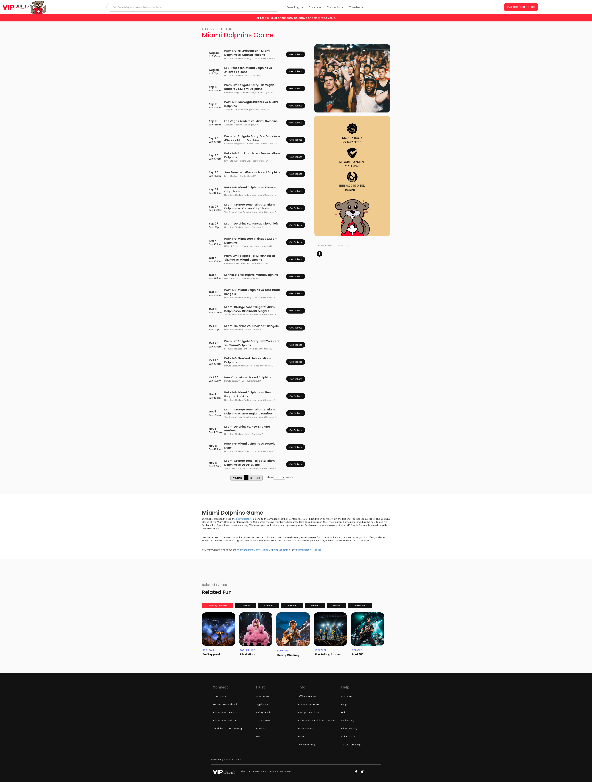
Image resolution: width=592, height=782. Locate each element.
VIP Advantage (307, 744)
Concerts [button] (333, 7)
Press (301, 736)
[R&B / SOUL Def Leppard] (218, 629)
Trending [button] (293, 7)
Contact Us (219, 696)
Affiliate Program (308, 696)
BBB (258, 736)
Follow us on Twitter (224, 720)
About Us (346, 696)
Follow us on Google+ (226, 712)
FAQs (344, 704)
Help (343, 712)
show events (280, 477)
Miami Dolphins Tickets (308, 549)
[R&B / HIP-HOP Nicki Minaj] (256, 629)
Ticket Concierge (351, 744)
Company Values (308, 712)
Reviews (260, 728)
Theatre (246, 605)
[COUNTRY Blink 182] (367, 629)
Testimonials (263, 720)
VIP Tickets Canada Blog (227, 728)
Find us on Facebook (225, 704)
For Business (305, 728)
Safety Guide (263, 712)
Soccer (336, 605)
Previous (237, 477)
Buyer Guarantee (308, 704)
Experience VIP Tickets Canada (316, 720)
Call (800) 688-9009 (521, 7)
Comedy (268, 605)
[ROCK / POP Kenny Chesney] (293, 629)
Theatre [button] (355, 7)
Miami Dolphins (244, 518)
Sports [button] (313, 7)
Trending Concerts (217, 605)
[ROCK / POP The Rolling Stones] (330, 629)
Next (258, 477)
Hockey (315, 605)
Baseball (292, 605)
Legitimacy (262, 704)
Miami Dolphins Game (249, 549)
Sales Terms (348, 736)
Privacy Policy (349, 728)
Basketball (360, 605)
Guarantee (262, 696)
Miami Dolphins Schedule (275, 549)
